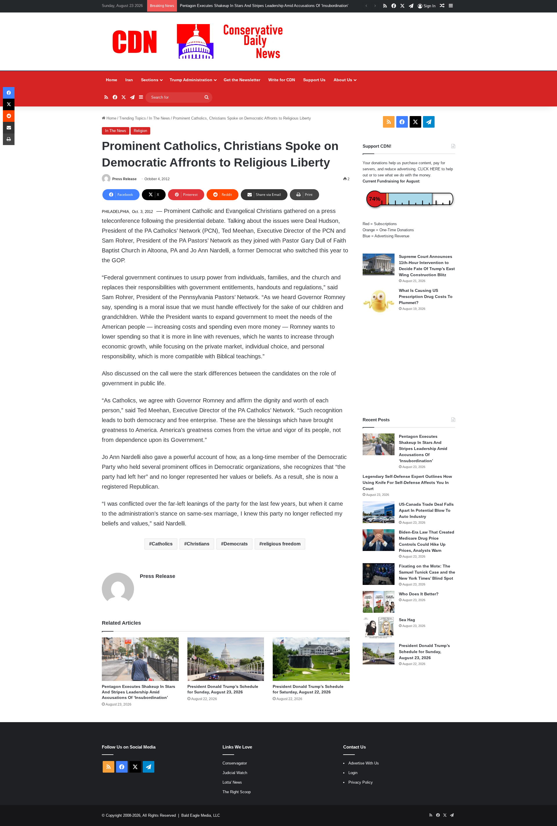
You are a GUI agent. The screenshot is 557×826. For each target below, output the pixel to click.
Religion (140, 131)
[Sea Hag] (379, 628)
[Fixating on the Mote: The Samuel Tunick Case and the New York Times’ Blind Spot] (379, 574)
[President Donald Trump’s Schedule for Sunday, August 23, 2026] (225, 659)
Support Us (314, 79)
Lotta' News (232, 782)
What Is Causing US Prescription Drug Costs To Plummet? (426, 296)
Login (352, 773)
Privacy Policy (360, 782)
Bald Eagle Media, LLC (200, 815)
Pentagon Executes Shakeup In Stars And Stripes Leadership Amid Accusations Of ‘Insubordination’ (264, 5)
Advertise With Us (363, 763)
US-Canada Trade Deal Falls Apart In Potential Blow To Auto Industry (426, 510)
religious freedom (281, 543)
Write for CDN (281, 79)
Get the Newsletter (242, 79)
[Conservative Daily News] (200, 41)
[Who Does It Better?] (379, 602)
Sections (149, 79)
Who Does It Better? (419, 594)
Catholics (162, 543)
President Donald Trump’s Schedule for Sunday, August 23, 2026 (424, 651)
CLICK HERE (429, 169)
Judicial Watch (235, 773)
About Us (343, 79)
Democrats (236, 543)
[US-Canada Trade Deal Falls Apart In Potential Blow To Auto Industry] (379, 512)
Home (111, 79)
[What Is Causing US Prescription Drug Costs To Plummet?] (379, 301)
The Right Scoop (237, 792)
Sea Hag (407, 619)
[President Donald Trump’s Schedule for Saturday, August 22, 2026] (311, 659)
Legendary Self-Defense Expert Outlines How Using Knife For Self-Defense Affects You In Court (407, 482)
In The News (159, 118)
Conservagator (235, 763)
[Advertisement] (409, 366)
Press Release (124, 179)
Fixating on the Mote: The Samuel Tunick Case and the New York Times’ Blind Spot (427, 572)
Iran (129, 79)
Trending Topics (132, 118)
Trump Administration (191, 79)
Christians (198, 543)
